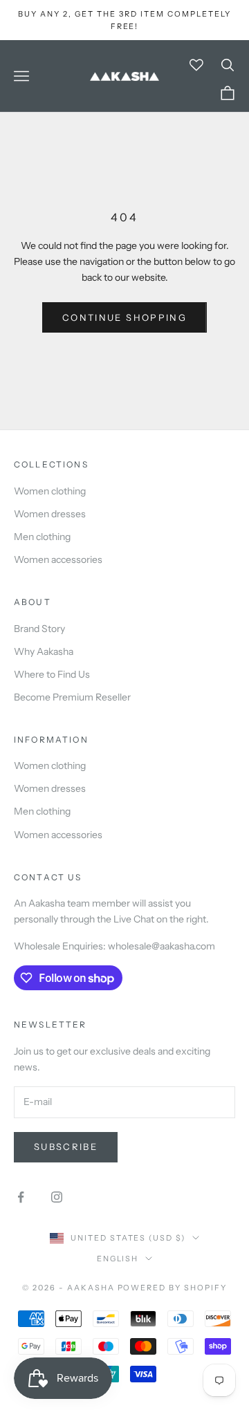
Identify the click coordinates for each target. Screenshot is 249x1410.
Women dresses (50, 514)
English (118, 1258)
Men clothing (42, 536)
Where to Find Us (52, 674)
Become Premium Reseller (72, 697)
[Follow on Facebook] (21, 1197)
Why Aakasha (43, 651)
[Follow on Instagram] (57, 1197)
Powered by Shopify (173, 1287)
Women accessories (58, 559)
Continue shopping (124, 317)
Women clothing (50, 491)
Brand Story (39, 628)
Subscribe (66, 1146)
